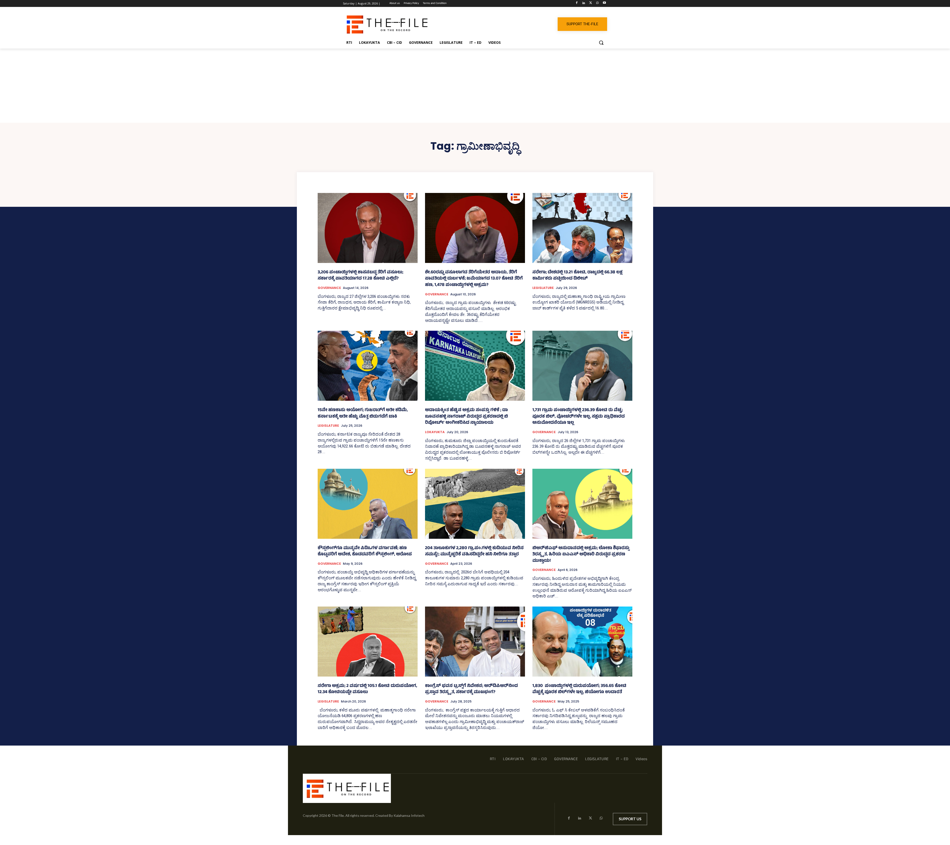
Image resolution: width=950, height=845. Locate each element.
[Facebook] (577, 3)
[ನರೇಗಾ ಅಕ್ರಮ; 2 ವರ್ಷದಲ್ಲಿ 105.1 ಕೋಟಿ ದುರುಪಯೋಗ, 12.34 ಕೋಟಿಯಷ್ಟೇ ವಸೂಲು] (368, 642)
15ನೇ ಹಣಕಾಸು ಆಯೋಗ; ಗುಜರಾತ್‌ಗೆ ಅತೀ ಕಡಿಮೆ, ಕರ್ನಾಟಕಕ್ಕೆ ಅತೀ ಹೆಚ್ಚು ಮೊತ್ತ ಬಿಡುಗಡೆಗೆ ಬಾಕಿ (363, 414)
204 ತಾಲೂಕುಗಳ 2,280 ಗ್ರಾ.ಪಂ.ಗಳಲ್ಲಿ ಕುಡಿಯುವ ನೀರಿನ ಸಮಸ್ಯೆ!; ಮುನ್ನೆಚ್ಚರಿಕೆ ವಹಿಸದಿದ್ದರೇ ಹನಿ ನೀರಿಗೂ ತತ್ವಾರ (474, 552)
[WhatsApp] (597, 3)
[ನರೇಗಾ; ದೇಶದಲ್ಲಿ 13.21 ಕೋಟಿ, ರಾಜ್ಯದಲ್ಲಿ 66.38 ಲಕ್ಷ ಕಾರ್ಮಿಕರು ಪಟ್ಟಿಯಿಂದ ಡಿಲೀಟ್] (582, 228)
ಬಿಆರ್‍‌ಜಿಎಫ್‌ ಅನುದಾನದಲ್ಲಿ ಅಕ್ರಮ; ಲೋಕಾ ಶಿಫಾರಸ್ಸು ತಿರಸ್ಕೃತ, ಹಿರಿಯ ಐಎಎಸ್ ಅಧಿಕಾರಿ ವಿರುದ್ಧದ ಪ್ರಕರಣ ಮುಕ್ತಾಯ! (580, 555)
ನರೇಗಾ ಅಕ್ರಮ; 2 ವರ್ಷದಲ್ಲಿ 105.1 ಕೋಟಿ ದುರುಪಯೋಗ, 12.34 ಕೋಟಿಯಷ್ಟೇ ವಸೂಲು (367, 689)
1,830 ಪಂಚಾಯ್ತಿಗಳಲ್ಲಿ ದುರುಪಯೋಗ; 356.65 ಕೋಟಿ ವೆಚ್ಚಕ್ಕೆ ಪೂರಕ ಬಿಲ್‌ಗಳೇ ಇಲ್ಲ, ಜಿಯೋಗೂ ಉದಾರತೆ (579, 689)
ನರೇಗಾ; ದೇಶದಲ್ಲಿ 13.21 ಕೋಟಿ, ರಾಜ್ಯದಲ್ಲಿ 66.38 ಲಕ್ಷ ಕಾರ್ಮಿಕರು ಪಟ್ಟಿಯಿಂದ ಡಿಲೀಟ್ (577, 276)
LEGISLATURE (543, 288)
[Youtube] (604, 3)
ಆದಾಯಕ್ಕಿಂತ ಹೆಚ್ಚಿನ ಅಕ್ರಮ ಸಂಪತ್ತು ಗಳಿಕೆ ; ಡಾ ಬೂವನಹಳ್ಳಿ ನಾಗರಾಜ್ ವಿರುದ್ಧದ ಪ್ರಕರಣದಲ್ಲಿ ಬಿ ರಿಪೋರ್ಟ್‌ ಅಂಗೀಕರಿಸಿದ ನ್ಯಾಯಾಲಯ (466, 417)
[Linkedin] (584, 3)
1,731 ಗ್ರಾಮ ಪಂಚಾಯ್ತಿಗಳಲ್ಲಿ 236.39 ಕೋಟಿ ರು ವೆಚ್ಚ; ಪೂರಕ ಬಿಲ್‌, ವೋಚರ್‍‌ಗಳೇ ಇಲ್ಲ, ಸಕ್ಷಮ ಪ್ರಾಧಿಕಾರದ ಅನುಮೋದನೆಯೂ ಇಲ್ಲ (578, 417)
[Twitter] (591, 3)
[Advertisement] (475, 85)
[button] (601, 42)
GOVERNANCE (329, 288)
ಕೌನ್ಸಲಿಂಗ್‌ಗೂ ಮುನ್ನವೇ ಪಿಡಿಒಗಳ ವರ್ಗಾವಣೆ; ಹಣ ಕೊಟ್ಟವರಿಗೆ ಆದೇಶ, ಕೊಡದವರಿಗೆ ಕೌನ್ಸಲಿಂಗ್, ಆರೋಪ (365, 552)
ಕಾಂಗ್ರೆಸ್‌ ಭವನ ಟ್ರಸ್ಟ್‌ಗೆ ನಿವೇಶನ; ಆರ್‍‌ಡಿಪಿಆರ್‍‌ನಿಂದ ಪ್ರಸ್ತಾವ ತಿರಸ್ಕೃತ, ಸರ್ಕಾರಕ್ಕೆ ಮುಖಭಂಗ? (471, 689)
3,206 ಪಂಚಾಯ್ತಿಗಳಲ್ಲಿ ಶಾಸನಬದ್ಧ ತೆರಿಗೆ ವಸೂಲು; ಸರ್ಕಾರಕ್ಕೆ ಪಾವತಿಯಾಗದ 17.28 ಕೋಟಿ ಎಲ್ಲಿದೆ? (360, 276)
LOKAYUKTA (435, 432)
